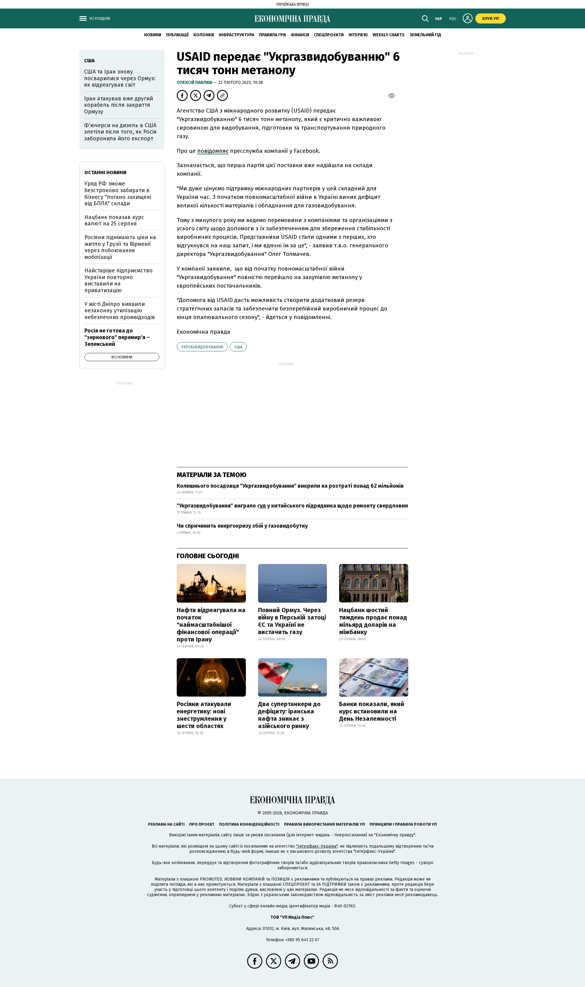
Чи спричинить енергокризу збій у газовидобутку (242, 525)
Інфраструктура (236, 35)
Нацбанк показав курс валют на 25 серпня (114, 220)
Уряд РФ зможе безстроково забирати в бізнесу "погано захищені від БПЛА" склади (117, 193)
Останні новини (105, 172)
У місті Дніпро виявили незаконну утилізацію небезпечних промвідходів (119, 311)
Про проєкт (201, 824)
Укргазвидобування (202, 347)
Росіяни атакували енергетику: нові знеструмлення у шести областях (204, 715)
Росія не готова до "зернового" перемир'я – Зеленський (117, 337)
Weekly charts (389, 35)
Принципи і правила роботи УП (403, 824)
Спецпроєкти (329, 35)
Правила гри (272, 35)
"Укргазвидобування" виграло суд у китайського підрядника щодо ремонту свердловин (292, 505)
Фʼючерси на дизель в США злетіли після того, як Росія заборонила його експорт (120, 132)
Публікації (177, 35)
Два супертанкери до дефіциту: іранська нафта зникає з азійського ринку (289, 715)
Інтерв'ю (358, 35)
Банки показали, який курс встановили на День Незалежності (371, 711)
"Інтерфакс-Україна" (317, 846)
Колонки (203, 35)
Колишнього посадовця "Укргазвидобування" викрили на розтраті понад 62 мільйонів (290, 486)
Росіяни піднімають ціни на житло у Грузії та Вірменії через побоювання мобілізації (120, 247)
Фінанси (300, 35)
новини (152, 35)
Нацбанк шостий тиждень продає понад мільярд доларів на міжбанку (373, 621)
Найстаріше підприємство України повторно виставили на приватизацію (118, 280)
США (238, 347)
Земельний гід (425, 35)
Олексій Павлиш (195, 82)
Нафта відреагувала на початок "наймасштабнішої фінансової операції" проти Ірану (211, 624)
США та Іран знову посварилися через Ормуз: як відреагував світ (119, 78)
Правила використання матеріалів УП (324, 824)
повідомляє (213, 150)
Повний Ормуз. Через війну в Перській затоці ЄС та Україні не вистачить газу (292, 621)
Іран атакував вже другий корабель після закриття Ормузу (118, 105)
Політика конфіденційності (249, 824)
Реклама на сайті (166, 824)
